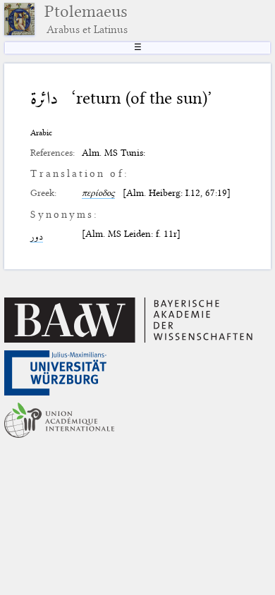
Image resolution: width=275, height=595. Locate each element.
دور (36, 236)
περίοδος (98, 192)
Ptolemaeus (86, 19)
